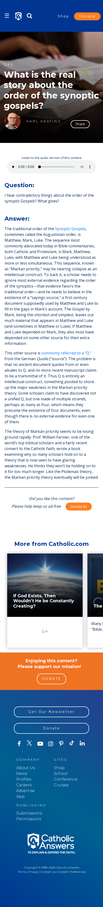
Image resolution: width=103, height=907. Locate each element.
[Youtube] (40, 743)
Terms (22, 872)
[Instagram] (51, 743)
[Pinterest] (61, 743)
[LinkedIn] (82, 743)
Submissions (29, 813)
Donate (87, 16)
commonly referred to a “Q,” (66, 353)
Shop (63, 16)
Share (80, 124)
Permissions (28, 819)
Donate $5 (78, 506)
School (61, 773)
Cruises (61, 785)
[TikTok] (72, 743)
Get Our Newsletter (51, 712)
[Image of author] (12, 121)
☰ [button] (7, 15)
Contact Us (48, 872)
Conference (66, 779)
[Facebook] (19, 743)
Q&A (9, 64)
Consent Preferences (72, 872)
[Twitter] (29, 743)
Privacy (33, 872)
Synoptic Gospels (70, 228)
